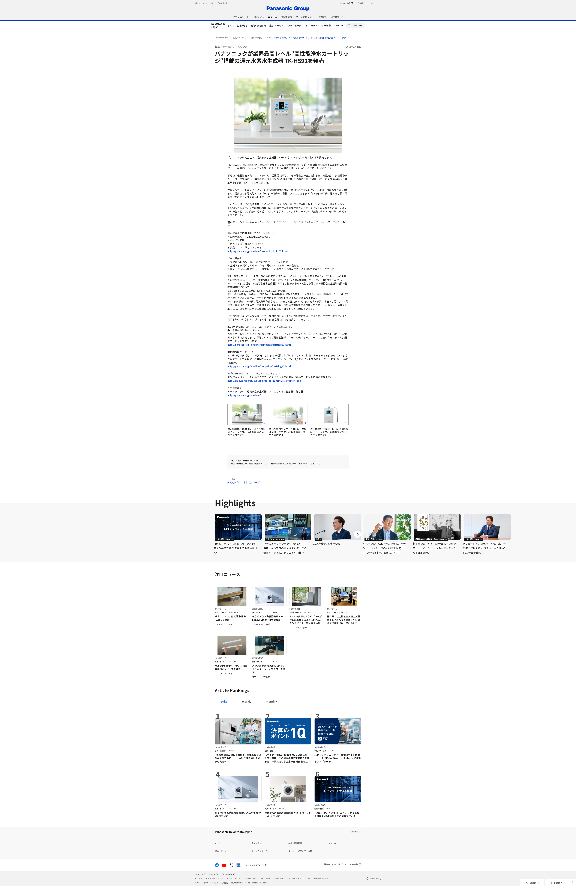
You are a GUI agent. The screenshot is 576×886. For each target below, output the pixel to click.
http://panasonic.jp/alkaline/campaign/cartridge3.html (259, 344)
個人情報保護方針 (321, 878)
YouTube (211, 874)
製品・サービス (276, 25)
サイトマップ (211, 878)
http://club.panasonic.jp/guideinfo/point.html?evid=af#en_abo (264, 380)
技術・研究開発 (258, 25)
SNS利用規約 (251, 878)
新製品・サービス (253, 482)
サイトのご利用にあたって (231, 878)
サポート (198, 878)
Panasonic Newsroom (233, 832)
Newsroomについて (333, 864)
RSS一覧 (354, 864)
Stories (339, 25)
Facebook (199, 874)
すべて (231, 25)
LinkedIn (228, 874)
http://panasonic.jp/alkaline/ (244, 395)
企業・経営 (242, 25)
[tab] (246, 701)
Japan (218, 25)
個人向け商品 (256, 37)
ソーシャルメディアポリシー (298, 878)
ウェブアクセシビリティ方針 (271, 878)
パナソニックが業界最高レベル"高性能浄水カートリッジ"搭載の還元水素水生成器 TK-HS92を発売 (306, 37)
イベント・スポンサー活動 (318, 25)
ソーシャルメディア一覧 (256, 865)
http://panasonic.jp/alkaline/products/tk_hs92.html (257, 251)
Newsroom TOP (221, 37)
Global (354, 831)
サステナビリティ (294, 25)
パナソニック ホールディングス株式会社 (211, 3)
